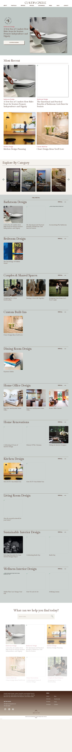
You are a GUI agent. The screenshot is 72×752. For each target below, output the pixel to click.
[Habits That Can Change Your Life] (13, 581)
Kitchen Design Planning (15, 149)
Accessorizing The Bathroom (58, 225)
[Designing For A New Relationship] (13, 287)
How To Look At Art (32, 592)
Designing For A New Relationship (10, 299)
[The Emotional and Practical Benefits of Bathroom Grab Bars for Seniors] (52, 81)
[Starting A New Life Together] (36, 287)
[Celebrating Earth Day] (36, 544)
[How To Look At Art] (36, 581)
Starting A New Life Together (35, 298)
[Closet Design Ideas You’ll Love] (52, 128)
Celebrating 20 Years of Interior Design (11, 445)
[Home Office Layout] (58, 398)
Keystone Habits (9, 371)
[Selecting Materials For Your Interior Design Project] (13, 544)
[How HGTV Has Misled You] (36, 471)
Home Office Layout (55, 408)
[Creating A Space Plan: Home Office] (13, 398)
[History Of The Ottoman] (36, 434)
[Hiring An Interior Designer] (58, 434)
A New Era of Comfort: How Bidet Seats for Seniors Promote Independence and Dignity (16, 32)
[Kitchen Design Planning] (19, 128)
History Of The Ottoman (33, 445)
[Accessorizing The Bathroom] (58, 214)
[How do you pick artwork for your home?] (13, 508)
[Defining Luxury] (58, 581)
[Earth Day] (58, 544)
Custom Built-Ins (42, 146)
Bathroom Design (9, 26)
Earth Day (52, 555)
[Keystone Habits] (13, 361)
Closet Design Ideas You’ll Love (50, 149)
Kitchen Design (8, 146)
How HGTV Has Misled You (12, 482)
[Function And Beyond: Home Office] (36, 398)
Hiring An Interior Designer (57, 445)
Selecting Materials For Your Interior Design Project (12, 556)
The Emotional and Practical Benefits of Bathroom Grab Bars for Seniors (52, 104)
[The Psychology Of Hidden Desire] (13, 251)
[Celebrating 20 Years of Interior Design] (13, 434)
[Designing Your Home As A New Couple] (58, 287)
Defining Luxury (54, 592)
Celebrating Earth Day (33, 555)
